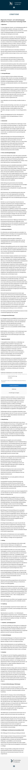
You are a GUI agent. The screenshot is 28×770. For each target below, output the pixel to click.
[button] (14, 7)
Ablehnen (14, 389)
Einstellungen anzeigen (14, 392)
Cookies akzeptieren (14, 385)
